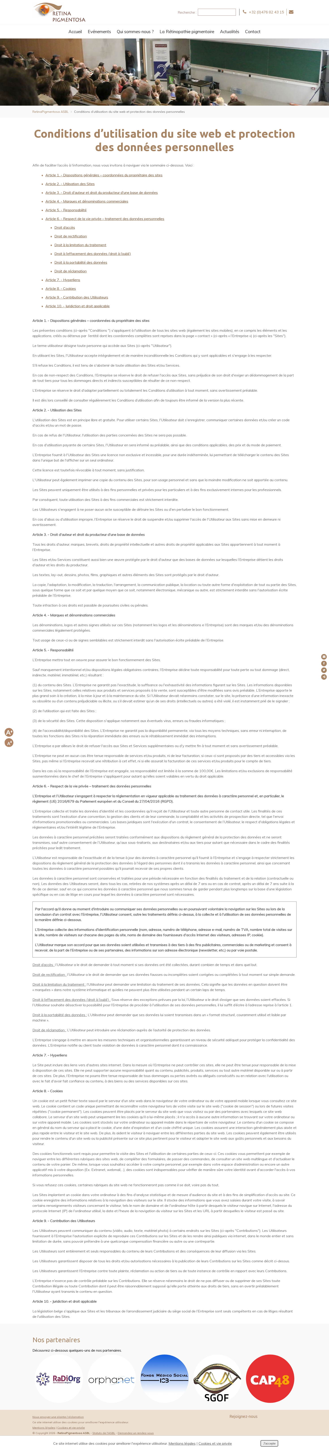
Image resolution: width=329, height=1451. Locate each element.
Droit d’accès (64, 227)
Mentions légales (43, 1427)
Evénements (99, 31)
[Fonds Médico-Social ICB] (164, 1401)
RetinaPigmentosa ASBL (50, 112)
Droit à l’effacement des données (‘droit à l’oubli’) (92, 253)
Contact (253, 31)
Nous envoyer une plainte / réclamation (58, 1417)
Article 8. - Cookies (60, 288)
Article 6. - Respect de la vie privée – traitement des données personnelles (104, 218)
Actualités (229, 31)
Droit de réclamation (70, 271)
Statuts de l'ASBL (103, 1433)
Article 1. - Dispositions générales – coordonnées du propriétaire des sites (103, 175)
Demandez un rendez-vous (136, 1433)
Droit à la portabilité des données (80, 262)
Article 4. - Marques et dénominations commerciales (86, 201)
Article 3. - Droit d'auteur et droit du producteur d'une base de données (101, 192)
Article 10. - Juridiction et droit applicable (77, 306)
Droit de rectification (70, 236)
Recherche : (187, 12)
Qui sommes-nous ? (135, 31)
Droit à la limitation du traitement (80, 245)
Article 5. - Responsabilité (66, 210)
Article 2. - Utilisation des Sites (70, 184)
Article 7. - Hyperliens (62, 280)
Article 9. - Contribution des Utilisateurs (76, 297)
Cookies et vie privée (71, 1427)
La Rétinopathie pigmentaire (187, 31)
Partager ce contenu (324, 677)
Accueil (75, 31)
